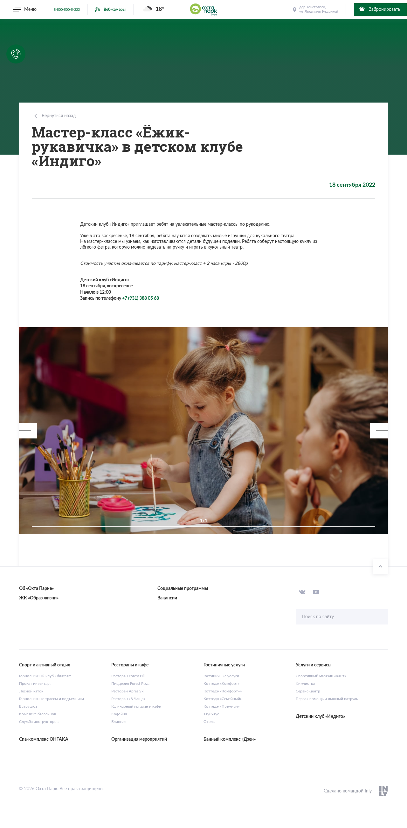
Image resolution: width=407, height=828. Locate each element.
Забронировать (384, 9)
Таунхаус (211, 714)
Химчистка (305, 683)
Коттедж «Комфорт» (221, 683)
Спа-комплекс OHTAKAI (44, 739)
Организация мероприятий (139, 739)
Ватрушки (28, 706)
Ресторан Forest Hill (128, 676)
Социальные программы (182, 588)
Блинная (118, 722)
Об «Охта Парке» (36, 588)
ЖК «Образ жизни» (39, 598)
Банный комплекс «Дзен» (230, 739)
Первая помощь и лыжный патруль (327, 699)
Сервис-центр (308, 691)
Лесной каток (31, 691)
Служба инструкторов (39, 722)
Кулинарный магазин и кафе (136, 706)
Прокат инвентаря (35, 683)
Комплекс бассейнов (37, 714)
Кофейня (119, 714)
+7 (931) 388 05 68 (140, 298)
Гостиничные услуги (221, 676)
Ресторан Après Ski (127, 691)
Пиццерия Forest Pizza (130, 683)
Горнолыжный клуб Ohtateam (45, 676)
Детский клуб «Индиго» (320, 716)
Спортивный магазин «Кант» (321, 676)
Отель (209, 722)
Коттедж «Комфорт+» (223, 691)
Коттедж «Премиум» (221, 706)
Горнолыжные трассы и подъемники (51, 699)
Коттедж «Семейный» (223, 699)
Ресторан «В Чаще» (128, 699)
